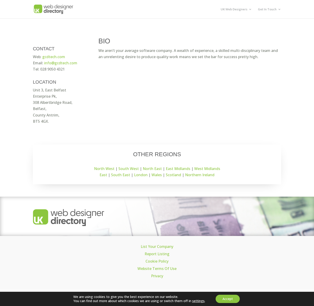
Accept (228, 299)
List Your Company (157, 246)
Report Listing (157, 253)
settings (198, 301)
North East (152, 168)
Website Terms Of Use (157, 268)
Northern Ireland (199, 174)
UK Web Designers (234, 9)
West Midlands (207, 168)
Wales (156, 174)
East (103, 174)
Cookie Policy (157, 261)
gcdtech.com (53, 56)
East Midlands (178, 168)
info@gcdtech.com (60, 62)
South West (128, 168)
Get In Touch (267, 9)
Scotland (173, 174)
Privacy (157, 275)
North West (104, 168)
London (141, 174)
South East (120, 174)
